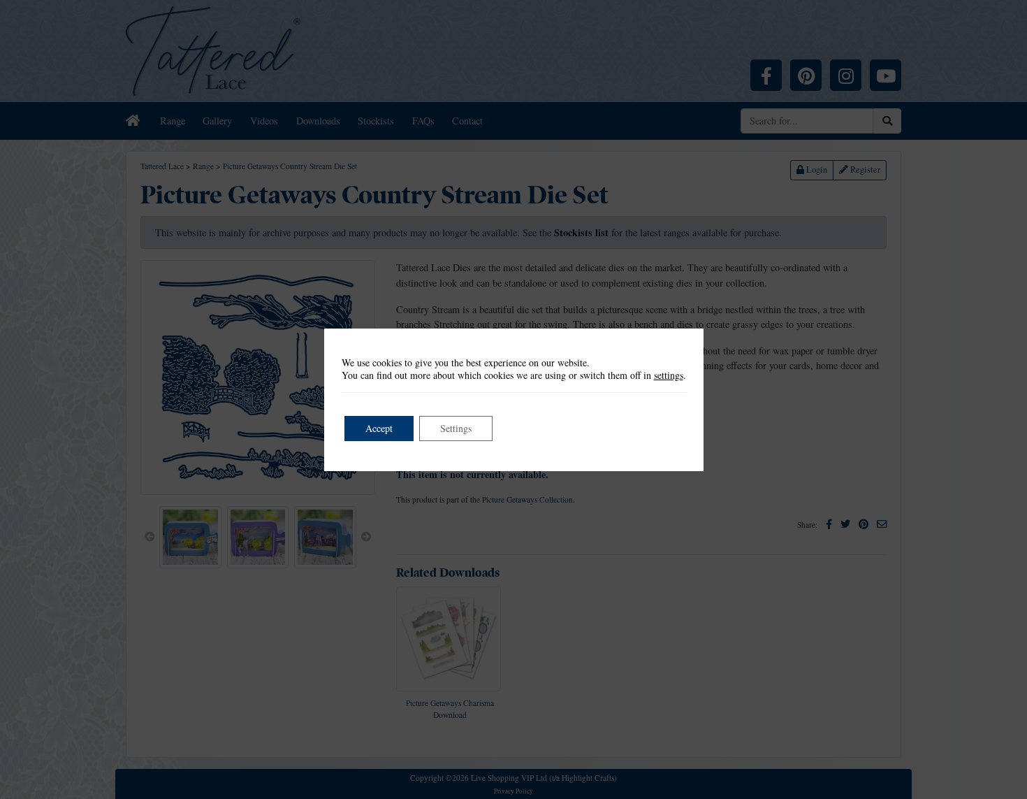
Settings (456, 428)
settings (668, 375)
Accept (379, 428)
